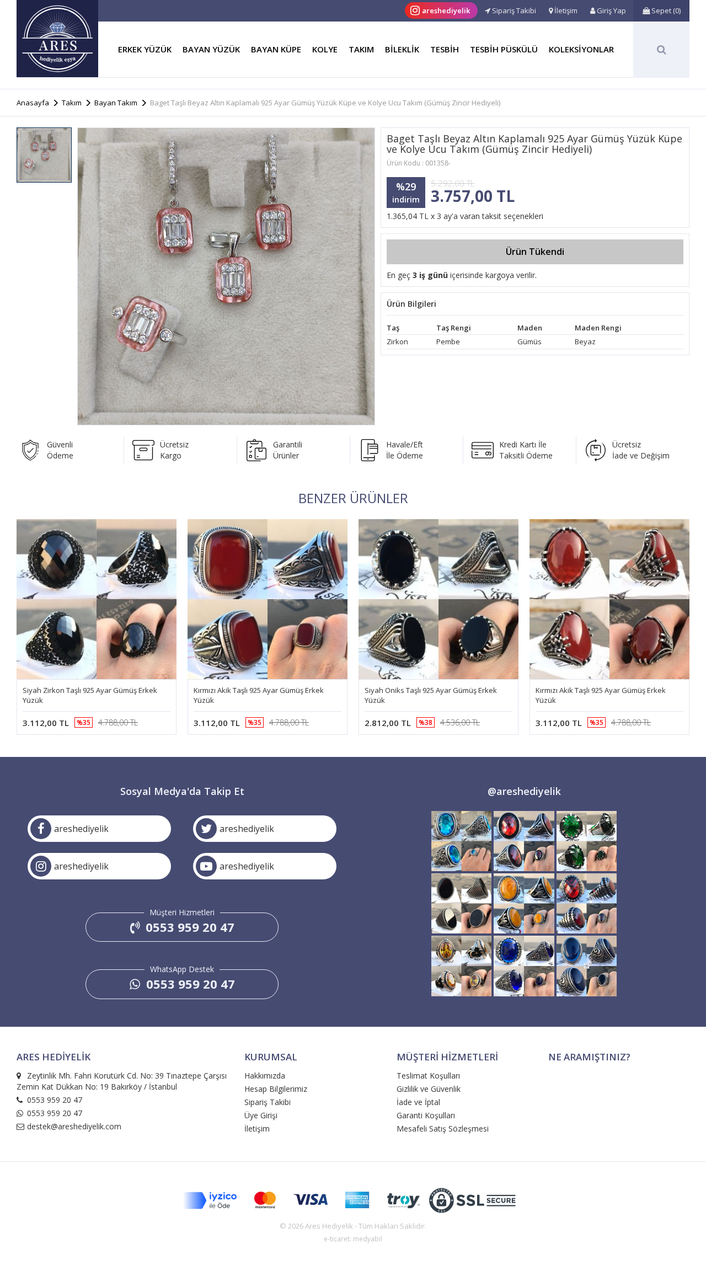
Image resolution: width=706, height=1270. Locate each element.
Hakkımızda (264, 1075)
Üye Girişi (260, 1115)
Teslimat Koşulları (428, 1075)
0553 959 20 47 (188, 927)
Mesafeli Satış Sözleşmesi (443, 1128)
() (666, 10)
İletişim (257, 1128)
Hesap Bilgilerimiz (275, 1089)
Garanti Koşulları (426, 1115)
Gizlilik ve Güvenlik (429, 1089)
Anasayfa (33, 103)
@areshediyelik (524, 791)
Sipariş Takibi (267, 1102)
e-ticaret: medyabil (353, 1239)
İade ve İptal (418, 1102)
